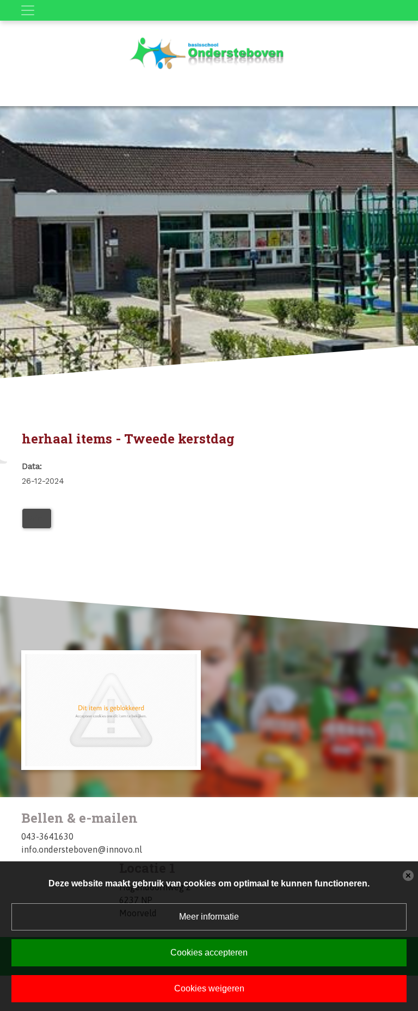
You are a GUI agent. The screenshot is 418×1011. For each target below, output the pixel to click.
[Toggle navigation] (27, 10)
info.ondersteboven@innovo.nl (81, 849)
